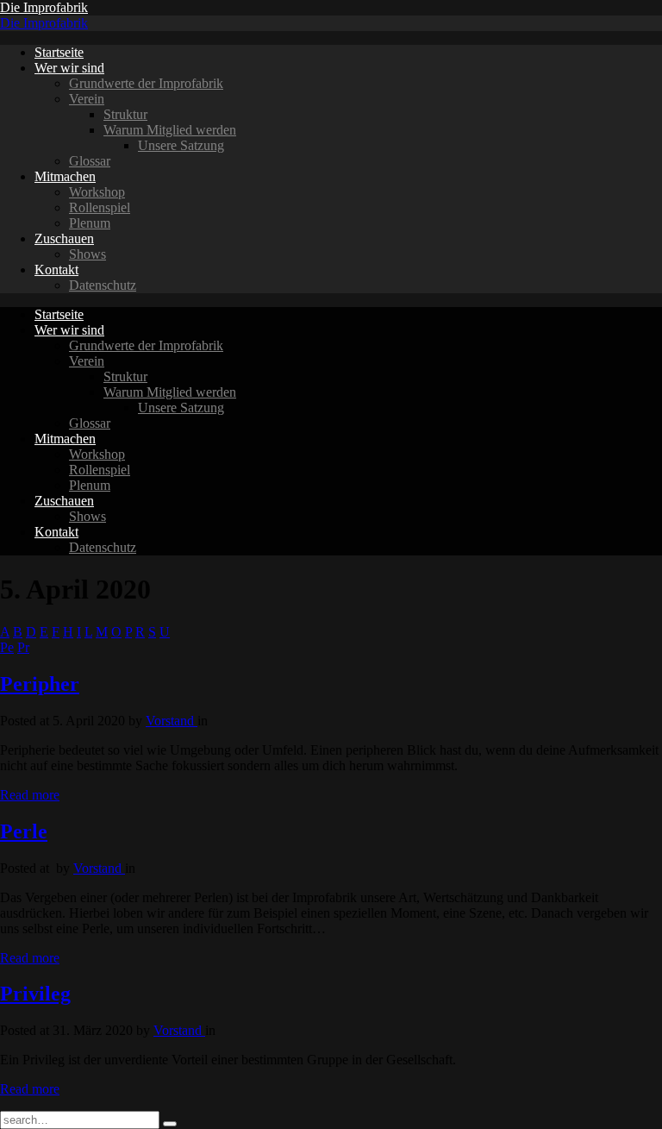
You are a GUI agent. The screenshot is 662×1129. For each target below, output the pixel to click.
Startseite (59, 52)
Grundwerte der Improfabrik (146, 83)
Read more (29, 794)
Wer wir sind (69, 67)
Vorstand (171, 720)
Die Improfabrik (44, 7)
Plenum (89, 223)
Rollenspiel (99, 207)
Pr (23, 647)
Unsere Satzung (181, 145)
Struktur (125, 114)
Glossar (89, 161)
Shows (87, 254)
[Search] (170, 1123)
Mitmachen (65, 176)
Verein (86, 98)
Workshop (97, 192)
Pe (7, 647)
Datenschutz (102, 285)
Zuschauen (64, 238)
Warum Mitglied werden (169, 129)
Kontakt (56, 269)
